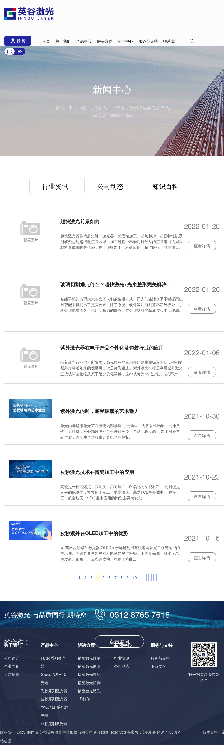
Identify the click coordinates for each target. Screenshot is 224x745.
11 (143, 577)
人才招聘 (11, 674)
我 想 (21, 40)
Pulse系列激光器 (53, 662)
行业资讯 (55, 186)
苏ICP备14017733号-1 (161, 732)
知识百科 (165, 186)
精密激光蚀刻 (89, 658)
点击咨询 (119, 641)
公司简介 (11, 658)
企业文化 (11, 666)
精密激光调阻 (89, 666)
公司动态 (110, 186)
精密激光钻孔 (89, 690)
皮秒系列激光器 (54, 699)
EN (20, 51)
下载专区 (158, 666)
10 (134, 577)
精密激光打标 (89, 674)
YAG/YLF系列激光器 (54, 711)
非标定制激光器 (54, 723)
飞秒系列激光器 (54, 690)
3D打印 (84, 699)
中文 (9, 51)
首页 (46, 41)
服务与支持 (160, 658)
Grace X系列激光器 (53, 678)
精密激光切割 (89, 682)
